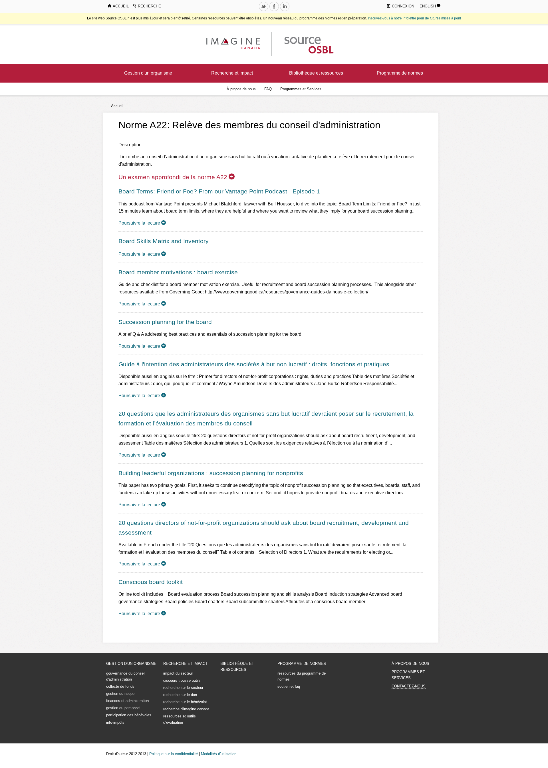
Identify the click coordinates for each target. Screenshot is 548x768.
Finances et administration (127, 701)
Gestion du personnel (123, 708)
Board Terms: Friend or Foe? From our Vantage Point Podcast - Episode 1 (219, 191)
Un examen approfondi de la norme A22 (172, 177)
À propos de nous (241, 89)
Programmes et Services (300, 89)
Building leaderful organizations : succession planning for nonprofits (210, 473)
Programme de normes (400, 73)
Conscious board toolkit (150, 582)
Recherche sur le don (180, 695)
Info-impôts (115, 722)
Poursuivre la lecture (139, 223)
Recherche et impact (232, 73)
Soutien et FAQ (288, 686)
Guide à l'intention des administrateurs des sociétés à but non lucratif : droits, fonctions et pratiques (253, 364)
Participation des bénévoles (128, 715)
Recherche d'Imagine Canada (186, 709)
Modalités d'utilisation (218, 754)
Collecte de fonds (120, 686)
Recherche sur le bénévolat (185, 702)
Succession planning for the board (165, 322)
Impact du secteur (178, 673)
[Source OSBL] (308, 43)
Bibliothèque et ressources (316, 73)
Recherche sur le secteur (183, 687)
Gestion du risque (120, 693)
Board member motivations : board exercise (178, 272)
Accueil (117, 106)
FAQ (268, 89)
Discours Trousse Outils (182, 680)
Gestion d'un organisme (148, 73)
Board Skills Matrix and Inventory (163, 241)
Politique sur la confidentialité (173, 754)
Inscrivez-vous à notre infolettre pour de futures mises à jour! (414, 18)
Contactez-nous (409, 686)
